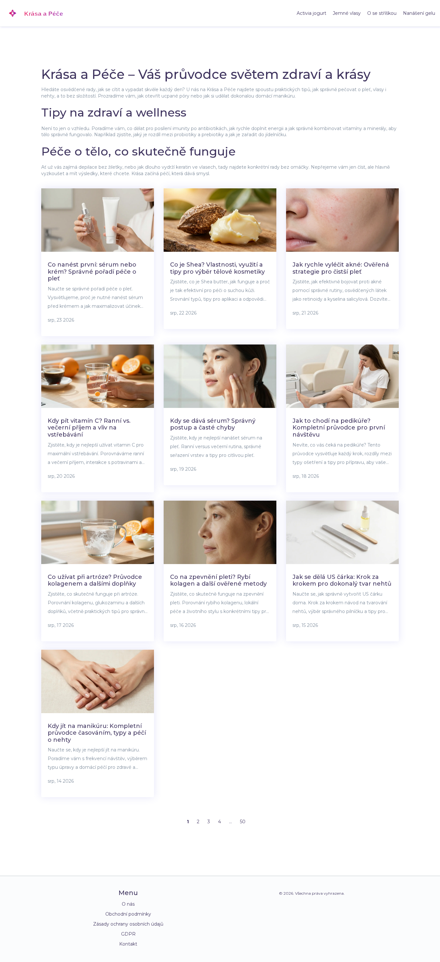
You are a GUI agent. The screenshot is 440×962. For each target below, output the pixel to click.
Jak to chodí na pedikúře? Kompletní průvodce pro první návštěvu (338, 427)
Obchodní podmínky (128, 914)
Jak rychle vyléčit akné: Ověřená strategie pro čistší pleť (340, 268)
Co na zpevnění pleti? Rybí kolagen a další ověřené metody (218, 580)
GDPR (128, 934)
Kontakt (128, 944)
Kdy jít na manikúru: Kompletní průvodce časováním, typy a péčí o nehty (97, 732)
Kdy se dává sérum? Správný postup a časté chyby (212, 424)
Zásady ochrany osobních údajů (128, 924)
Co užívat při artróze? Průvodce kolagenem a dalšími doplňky (95, 580)
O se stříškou (382, 13)
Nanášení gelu (419, 13)
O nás (128, 904)
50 (242, 822)
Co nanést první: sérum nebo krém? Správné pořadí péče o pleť (92, 271)
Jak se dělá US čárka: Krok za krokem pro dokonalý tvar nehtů (341, 580)
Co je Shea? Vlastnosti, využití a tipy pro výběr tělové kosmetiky (217, 268)
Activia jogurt (311, 13)
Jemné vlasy (347, 13)
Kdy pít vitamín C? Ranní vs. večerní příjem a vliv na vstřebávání (89, 427)
